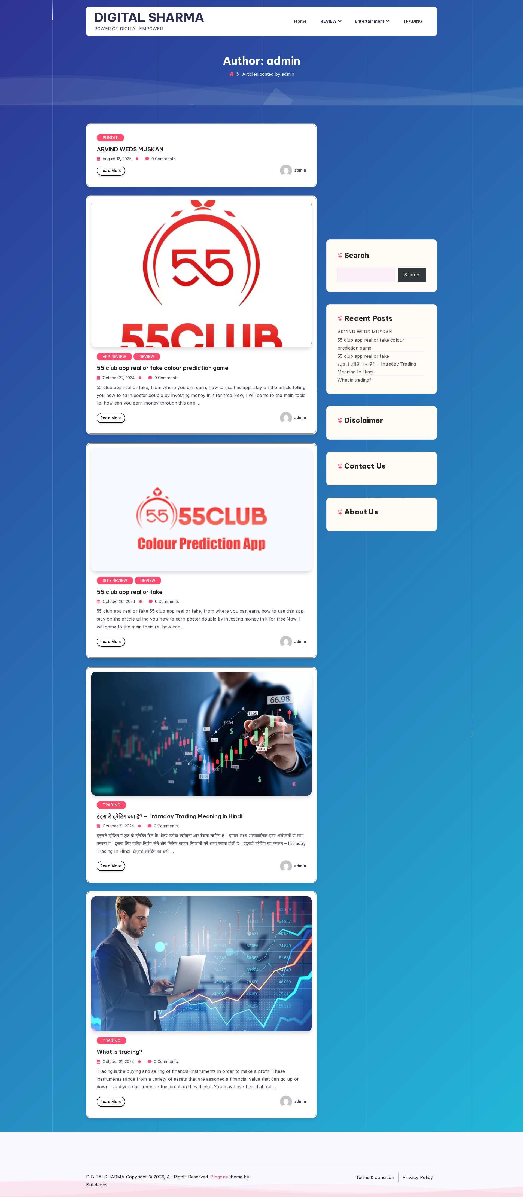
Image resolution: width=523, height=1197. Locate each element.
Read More (110, 170)
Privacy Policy (418, 1177)
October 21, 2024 (118, 826)
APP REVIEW (114, 356)
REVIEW (328, 21)
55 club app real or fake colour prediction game (163, 368)
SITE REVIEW (115, 580)
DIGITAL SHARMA (149, 17)
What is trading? (119, 1051)
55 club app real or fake (130, 592)
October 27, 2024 (119, 377)
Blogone (219, 1177)
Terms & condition (375, 1177)
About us (361, 511)
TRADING (412, 21)
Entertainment (369, 21)
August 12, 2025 (117, 158)
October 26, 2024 (119, 601)
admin (299, 170)
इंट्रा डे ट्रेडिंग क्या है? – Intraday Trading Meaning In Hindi (169, 816)
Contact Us (364, 465)
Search (356, 255)
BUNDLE (110, 137)
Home (300, 21)
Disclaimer (363, 420)
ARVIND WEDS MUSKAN (130, 149)
